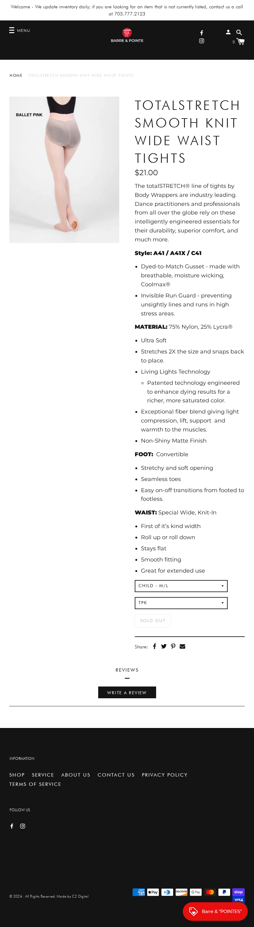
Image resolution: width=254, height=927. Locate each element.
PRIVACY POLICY (165, 775)
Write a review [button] (127, 692)
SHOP (17, 775)
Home (16, 75)
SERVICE (43, 775)
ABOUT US (75, 775)
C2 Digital (80, 896)
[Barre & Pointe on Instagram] (201, 40)
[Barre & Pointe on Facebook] (201, 32)
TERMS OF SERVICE (35, 784)
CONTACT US (116, 775)
